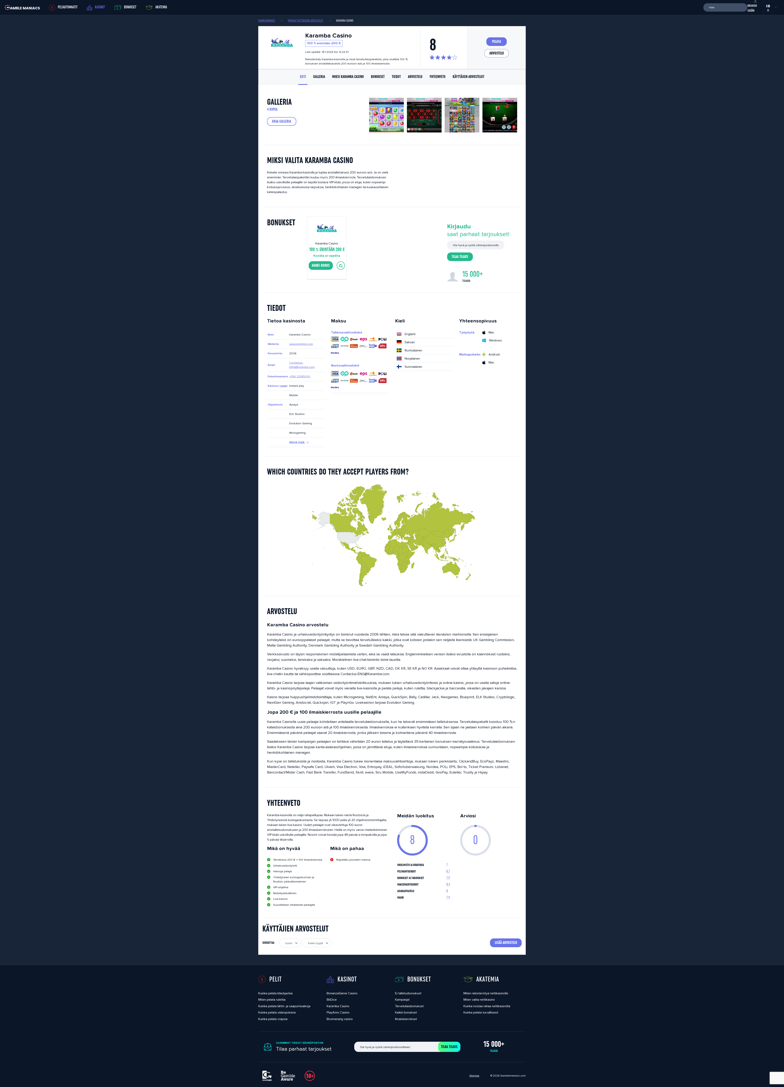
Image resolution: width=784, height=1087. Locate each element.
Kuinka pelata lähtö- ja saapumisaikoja (284, 1006)
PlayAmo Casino (338, 1012)
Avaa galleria (281, 121)
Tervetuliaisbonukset (409, 1006)
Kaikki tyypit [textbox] (315, 943)
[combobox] (290, 942)
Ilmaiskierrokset (406, 1019)
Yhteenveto (437, 77)
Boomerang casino (340, 1019)
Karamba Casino (338, 1006)
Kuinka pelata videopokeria (277, 1012)
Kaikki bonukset (406, 1012)
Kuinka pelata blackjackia (275, 993)
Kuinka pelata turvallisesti (480, 1012)
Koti (303, 77)
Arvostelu (496, 53)
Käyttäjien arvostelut (468, 77)
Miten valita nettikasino (479, 999)
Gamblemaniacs (266, 20)
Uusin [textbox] (288, 943)
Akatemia (161, 7)
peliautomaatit (68, 7)
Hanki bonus (321, 265)
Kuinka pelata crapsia (272, 1019)
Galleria (319, 77)
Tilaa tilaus (460, 257)
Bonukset (130, 7)
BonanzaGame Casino (342, 993)
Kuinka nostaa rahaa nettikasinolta (486, 1006)
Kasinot (100, 7)
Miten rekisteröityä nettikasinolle (485, 993)
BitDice (332, 999)
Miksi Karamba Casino (348, 77)
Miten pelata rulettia (271, 999)
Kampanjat (402, 999)
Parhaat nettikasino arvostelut (305, 20)
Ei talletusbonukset (408, 993)
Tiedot (396, 77)
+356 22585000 (299, 376)
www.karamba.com (301, 344)
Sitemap (474, 1075)
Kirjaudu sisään (752, 8)
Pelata (496, 42)
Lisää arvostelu (506, 943)
